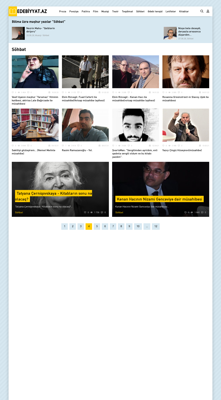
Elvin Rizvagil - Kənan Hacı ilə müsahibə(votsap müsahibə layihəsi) (133, 98)
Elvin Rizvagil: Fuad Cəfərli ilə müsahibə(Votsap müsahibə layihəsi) (83, 98)
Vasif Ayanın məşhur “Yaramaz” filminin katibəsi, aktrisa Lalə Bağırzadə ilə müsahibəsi (35, 100)
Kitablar (184, 11)
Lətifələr (171, 11)
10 (138, 226)
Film (95, 11)
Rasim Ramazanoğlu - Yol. (77, 150)
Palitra (86, 11)
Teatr (115, 11)
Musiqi (105, 11)
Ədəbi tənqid (155, 11)
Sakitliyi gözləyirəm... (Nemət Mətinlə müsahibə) (33, 152)
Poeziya (73, 11)
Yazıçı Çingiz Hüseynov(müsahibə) (182, 150)
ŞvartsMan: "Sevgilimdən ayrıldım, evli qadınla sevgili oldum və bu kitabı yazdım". (134, 153)
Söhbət (140, 11)
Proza (62, 11)
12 (155, 226)
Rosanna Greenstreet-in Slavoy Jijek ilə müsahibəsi (185, 98)
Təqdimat (127, 11)
